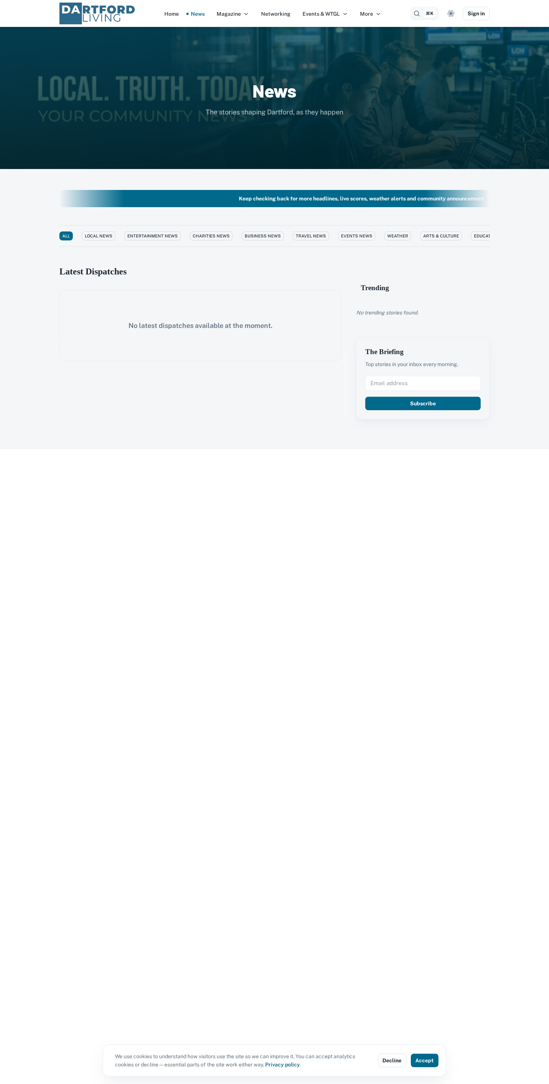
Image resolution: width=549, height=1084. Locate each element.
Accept (424, 1060)
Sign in (476, 13)
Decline (391, 1060)
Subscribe (423, 403)
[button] (233, 14)
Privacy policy (282, 1065)
